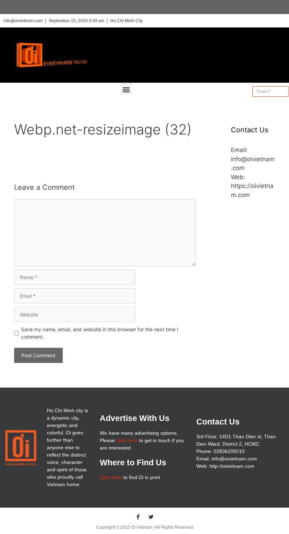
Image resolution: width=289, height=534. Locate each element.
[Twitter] (151, 516)
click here (126, 440)
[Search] (283, 91)
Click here (111, 477)
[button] (126, 89)
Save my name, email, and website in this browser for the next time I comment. (99, 333)
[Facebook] (138, 516)
